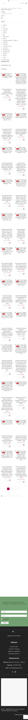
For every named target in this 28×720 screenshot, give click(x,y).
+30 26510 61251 (17, 665)
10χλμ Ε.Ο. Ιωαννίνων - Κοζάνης (17, 662)
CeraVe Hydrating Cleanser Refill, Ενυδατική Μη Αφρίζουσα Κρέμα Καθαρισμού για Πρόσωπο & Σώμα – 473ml (21, 234)
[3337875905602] (21, 220)
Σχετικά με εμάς (14, 646)
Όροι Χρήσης (5, 619)
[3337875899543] (7, 427)
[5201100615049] (7, 186)
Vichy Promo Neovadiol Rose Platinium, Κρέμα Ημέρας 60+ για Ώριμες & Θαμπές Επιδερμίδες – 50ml (21, 132)
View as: (3, 15)
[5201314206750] (7, 457)
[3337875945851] (7, 254)
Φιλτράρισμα (4, 69)
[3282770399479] (7, 319)
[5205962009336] (21, 388)
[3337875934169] (7, 120)
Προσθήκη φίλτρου (5, 61)
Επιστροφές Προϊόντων (14, 653)
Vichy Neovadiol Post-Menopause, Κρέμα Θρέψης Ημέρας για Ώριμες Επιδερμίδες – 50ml (7, 198)
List (2, 18)
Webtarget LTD (23, 714)
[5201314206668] (21, 457)
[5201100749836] (21, 120)
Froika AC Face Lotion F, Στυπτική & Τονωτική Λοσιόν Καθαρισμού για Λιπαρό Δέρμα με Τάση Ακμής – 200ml (21, 266)
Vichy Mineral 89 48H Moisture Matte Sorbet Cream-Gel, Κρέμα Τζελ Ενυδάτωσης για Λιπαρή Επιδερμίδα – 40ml (7, 166)
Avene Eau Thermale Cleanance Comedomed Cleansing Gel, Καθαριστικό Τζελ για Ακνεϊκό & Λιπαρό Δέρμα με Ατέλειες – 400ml (7, 332)
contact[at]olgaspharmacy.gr (15, 668)
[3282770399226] (21, 319)
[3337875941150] (21, 154)
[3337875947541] (7, 154)
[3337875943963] (21, 286)
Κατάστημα (14, 8)
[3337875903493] (21, 427)
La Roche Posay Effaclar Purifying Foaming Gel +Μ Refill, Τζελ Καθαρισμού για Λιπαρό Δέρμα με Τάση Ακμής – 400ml (21, 299)
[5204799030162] (21, 254)
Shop (9, 8)
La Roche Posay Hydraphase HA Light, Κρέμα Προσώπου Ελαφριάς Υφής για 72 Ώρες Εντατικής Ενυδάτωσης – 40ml (21, 167)
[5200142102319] (7, 286)
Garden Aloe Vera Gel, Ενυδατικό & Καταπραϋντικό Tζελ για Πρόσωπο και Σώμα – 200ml (21, 400)
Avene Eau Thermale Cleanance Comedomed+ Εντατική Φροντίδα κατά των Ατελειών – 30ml (21, 331)
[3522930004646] (7, 351)
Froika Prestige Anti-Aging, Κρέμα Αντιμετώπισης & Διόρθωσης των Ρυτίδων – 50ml (7, 92)
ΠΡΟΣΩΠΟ (19, 8)
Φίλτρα (3, 11)
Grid (2, 17)
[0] (27, 3)
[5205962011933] (7, 388)
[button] (9, 99)
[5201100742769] (7, 220)
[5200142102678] (21, 80)
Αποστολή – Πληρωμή (14, 649)
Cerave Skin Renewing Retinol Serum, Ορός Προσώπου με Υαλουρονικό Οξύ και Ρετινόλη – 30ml (7, 439)
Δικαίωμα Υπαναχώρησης (14, 651)
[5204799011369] (7, 80)
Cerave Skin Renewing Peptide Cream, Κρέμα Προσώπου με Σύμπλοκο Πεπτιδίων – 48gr (21, 438)
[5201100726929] (21, 186)
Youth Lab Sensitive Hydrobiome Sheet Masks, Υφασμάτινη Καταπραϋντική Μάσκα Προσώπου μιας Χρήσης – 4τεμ (7, 299)
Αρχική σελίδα (4, 8)
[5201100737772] (21, 351)
